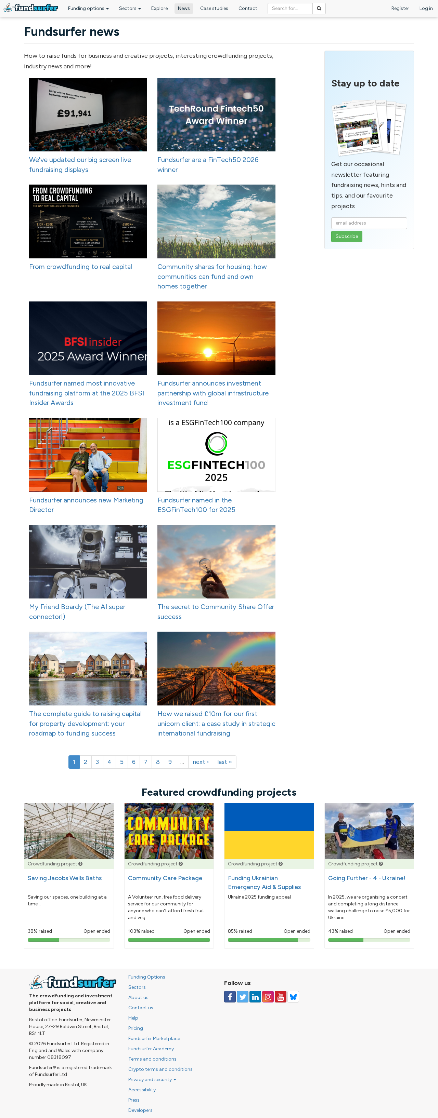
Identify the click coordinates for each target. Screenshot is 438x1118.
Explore (159, 8)
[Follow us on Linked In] (255, 996)
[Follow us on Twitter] (242, 996)
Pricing (135, 1028)
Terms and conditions (152, 1059)
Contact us (140, 1008)
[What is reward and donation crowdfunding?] (80, 864)
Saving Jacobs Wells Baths (65, 878)
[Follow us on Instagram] (268, 996)
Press (134, 1100)
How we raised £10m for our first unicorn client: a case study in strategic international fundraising (216, 723)
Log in (426, 8)
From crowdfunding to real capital (80, 266)
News (184, 8)
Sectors (128, 8)
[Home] (30, 7)
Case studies (214, 8)
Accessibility (142, 1090)
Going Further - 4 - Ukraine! (366, 878)
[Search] (319, 8)
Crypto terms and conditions (160, 1069)
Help (133, 1018)
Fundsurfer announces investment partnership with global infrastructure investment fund (213, 393)
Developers (140, 1110)
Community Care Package (165, 878)
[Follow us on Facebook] (230, 996)
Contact (248, 8)
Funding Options (146, 977)
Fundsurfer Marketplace (154, 1038)
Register (400, 8)
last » (224, 762)
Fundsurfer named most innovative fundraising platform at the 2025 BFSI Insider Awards (86, 393)
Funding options (86, 8)
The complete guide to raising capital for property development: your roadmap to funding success (85, 723)
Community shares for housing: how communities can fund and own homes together (212, 276)
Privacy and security (150, 1079)
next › (201, 762)
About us (138, 997)
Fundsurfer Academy (151, 1049)
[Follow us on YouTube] (280, 996)
